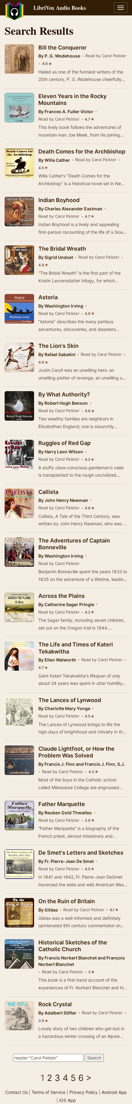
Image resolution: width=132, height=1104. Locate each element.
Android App (114, 1092)
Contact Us (16, 1092)
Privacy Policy (83, 1092)
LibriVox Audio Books (59, 8)
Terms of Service (48, 1092)
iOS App (67, 1100)
